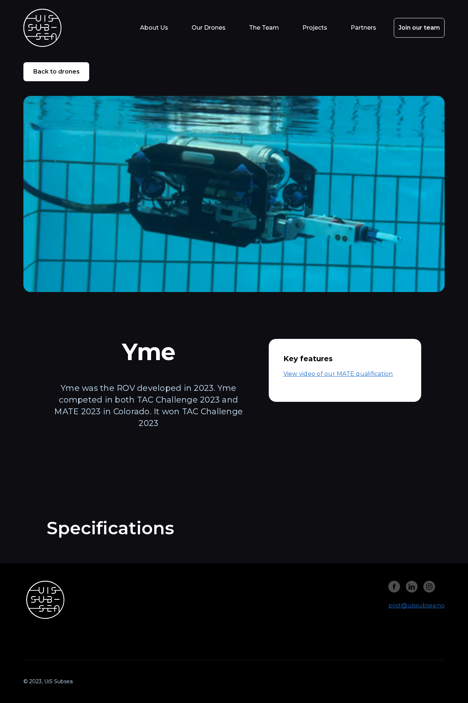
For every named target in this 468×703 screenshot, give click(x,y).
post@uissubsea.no (416, 605)
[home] (50, 28)
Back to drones (56, 71)
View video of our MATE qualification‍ (338, 373)
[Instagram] (394, 586)
